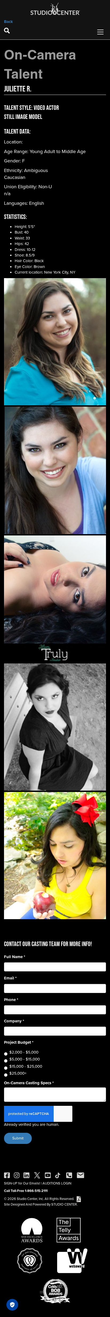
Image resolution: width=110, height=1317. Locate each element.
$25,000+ (17, 1073)
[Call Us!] (69, 1175)
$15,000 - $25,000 (25, 1066)
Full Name (14, 957)
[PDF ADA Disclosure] (79, 1198)
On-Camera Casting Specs (29, 1083)
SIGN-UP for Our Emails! (22, 1183)
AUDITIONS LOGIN (56, 1183)
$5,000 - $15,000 (24, 1059)
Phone (11, 1000)
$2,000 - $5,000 (23, 1052)
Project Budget (18, 1042)
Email (10, 978)
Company (14, 1021)
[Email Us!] (80, 1175)
